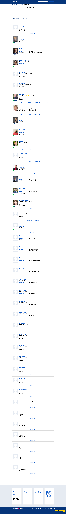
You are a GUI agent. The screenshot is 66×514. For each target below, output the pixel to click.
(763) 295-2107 (21, 108)
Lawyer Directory (15, 4)
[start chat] (64, 510)
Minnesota (22, 4)
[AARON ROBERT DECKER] (15, 435)
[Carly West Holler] (15, 108)
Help (40, 508)
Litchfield (14, 492)
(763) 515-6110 (21, 203)
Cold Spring (14, 493)
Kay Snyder (21, 37)
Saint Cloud (14, 494)
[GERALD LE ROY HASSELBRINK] (15, 424)
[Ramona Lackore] (15, 391)
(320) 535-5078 (21, 63)
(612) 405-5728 (21, 51)
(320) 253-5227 (21, 402)
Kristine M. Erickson (23, 212)
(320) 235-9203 (21, 391)
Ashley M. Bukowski (23, 455)
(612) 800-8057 (21, 468)
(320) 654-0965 (21, 226)
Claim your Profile (48, 494)
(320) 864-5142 (21, 260)
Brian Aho (21, 94)
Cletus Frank (22, 83)
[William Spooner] (15, 28)
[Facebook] (17, 508)
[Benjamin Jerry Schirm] (15, 249)
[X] (21, 508)
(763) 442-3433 (21, 120)
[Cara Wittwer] (15, 132)
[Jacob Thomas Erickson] (15, 167)
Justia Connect (31, 508)
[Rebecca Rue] (15, 74)
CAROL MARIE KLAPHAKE (24, 400)
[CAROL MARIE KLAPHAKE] (15, 402)
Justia (12, 4)
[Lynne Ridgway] (15, 358)
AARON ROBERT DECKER (24, 433)
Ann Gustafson (22, 367)
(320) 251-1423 (21, 282)
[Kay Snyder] (15, 39)
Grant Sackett (22, 188)
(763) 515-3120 (21, 132)
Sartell (14, 496)
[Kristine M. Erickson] (15, 214)
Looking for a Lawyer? (59, 510)
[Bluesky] (20, 508)
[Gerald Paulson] (15, 292)
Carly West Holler (23, 106)
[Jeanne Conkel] (15, 314)
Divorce (25, 491)
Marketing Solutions (52, 508)
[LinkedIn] (15, 508)
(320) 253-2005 (21, 155)
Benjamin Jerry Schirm (24, 246)
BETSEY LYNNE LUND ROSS (25, 411)
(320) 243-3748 (21, 28)
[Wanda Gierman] (15, 120)
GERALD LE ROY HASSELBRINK (25, 422)
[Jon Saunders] (15, 238)
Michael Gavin (22, 257)
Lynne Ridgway (22, 356)
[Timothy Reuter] (15, 281)
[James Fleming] (15, 336)
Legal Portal (35, 508)
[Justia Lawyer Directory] (15, 1)
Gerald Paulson (22, 290)
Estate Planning (26, 493)
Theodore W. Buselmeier (24, 176)
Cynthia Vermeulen (23, 153)
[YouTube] (16, 508)
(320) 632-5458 (21, 214)
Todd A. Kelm (22, 444)
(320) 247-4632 (21, 446)
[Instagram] (18, 508)
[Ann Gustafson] (15, 369)
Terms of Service (43, 508)
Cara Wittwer (22, 129)
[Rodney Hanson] (15, 380)
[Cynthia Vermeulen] (15, 155)
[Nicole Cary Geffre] (15, 51)
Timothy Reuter (22, 279)
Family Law (19, 4)
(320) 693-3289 (21, 75)
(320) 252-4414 (21, 348)
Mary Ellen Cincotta (23, 200)
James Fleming (22, 334)
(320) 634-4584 (21, 304)
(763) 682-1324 (21, 179)
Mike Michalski (22, 224)
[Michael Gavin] (15, 260)
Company (38, 508)
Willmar (14, 495)
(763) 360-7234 (21, 337)
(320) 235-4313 (21, 238)
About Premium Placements (49, 495)
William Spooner (22, 26)
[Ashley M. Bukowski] (15, 457)
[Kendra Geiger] (15, 347)
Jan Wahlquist (22, 301)
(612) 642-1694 (21, 249)
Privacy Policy (47, 508)
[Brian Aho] (15, 96)
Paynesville (14, 491)
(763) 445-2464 (21, 144)
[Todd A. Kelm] (15, 446)
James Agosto (22, 323)
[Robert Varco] (15, 270)
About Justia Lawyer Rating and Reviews (49, 497)
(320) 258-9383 (21, 413)
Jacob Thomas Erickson (24, 165)
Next (33, 476)
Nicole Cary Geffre (23, 48)
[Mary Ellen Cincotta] (15, 202)
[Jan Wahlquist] (15, 303)
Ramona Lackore (23, 389)
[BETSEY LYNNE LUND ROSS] (15, 413)
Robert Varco (22, 268)
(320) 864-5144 (21, 315)
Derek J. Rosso (22, 466)
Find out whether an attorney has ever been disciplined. (38, 492)
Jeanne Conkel (22, 312)
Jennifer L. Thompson (24, 60)
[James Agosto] (15, 325)
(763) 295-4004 (21, 326)
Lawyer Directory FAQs (49, 493)
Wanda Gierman (22, 117)
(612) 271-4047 (21, 97)
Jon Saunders (22, 235)
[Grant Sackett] (15, 190)
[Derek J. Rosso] (15, 468)
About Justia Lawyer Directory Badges (48, 492)
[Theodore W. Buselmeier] (15, 179)
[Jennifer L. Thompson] (15, 62)
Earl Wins (21, 141)
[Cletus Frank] (15, 85)
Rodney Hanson (22, 378)
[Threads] (19, 508)
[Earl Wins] (15, 143)
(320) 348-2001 (21, 39)
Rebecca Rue (22, 72)
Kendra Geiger (22, 345)
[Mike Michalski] (15, 226)
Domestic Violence (26, 492)
